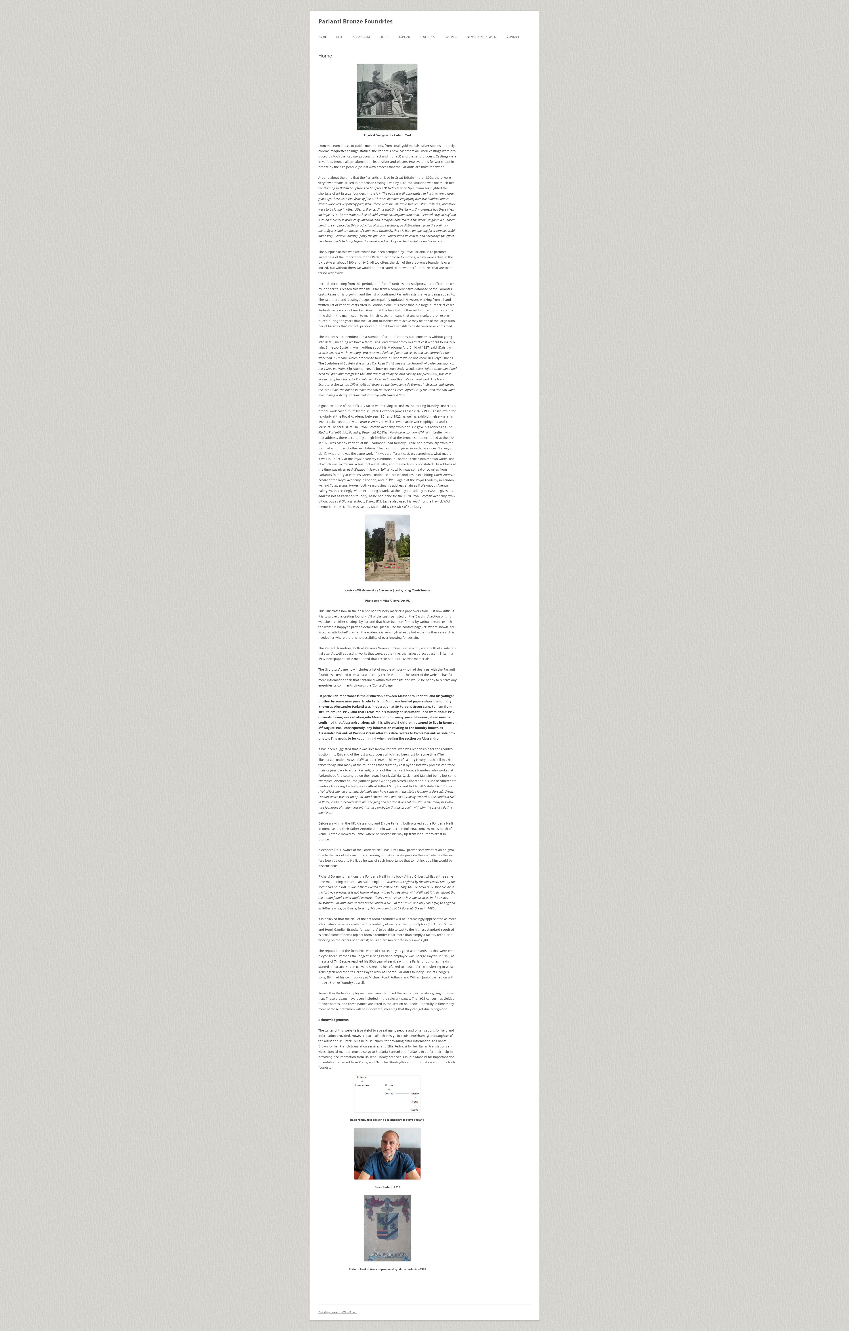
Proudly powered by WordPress (337, 1312)
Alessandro (361, 37)
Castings (450, 37)
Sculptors (427, 37)
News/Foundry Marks (482, 37)
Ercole (384, 37)
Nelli (339, 37)
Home (322, 37)
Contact (513, 37)
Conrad (404, 37)
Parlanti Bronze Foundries (355, 21)
